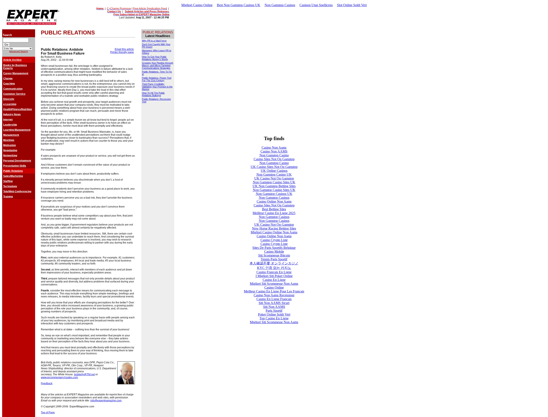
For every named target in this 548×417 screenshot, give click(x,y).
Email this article (124, 49)
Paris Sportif (274, 310)
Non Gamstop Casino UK (274, 174)
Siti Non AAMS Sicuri (274, 303)
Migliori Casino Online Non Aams (274, 232)
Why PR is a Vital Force (154, 40)
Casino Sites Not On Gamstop (274, 159)
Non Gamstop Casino (274, 155)
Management (11, 135)
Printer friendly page (122, 52)
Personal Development (17, 160)
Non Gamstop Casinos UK (274, 194)
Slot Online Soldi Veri (352, 5)
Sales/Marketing (13, 176)
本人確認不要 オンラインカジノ (274, 263)
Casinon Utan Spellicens (316, 5)
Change (8, 78)
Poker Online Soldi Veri (274, 314)
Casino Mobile (274, 251)
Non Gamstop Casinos (280, 5)
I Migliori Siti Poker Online (274, 276)
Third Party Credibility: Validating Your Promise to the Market (157, 87)
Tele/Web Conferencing (17, 191)
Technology (10, 186)
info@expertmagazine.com (106, 400)
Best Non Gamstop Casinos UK (238, 5)
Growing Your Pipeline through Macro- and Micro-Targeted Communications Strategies (157, 65)
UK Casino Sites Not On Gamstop (274, 167)
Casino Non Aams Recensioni (274, 295)
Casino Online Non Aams (274, 201)
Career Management (15, 73)
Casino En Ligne (274, 280)
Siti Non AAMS (274, 307)
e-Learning (9, 104)
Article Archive (12, 59)
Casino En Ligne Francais (274, 299)
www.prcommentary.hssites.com (59, 377)
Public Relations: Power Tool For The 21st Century (156, 79)
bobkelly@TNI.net (84, 374)
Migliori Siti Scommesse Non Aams (274, 283)
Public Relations (13, 170)
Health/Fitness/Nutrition (17, 109)
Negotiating (10, 150)
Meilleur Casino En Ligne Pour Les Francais (274, 291)
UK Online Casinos (274, 170)
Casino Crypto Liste (274, 240)
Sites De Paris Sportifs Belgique (274, 247)
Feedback (46, 383)
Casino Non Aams (274, 147)
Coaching (9, 83)
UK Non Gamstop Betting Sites (274, 186)
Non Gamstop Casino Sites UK (274, 182)
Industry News (12, 114)
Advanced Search (18, 51)
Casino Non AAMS (274, 151)
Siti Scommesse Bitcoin (274, 255)
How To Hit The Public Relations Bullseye (153, 94)
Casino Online (274, 287)
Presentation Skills (14, 165)
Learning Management (16, 129)
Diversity (8, 99)
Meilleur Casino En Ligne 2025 (274, 213)
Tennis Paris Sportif (274, 259)
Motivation (9, 145)
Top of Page (48, 412)
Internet (8, 119)
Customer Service (14, 93)
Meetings (8, 140)
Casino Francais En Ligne (274, 272)
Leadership (10, 124)
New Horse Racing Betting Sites (274, 228)
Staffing (8, 181)
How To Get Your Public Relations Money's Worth (155, 58)
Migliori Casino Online (197, 5)
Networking (10, 155)
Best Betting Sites (274, 209)
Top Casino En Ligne (274, 318)
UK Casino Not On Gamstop (274, 178)
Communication (12, 88)
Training (8, 196)
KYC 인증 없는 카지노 (274, 268)
